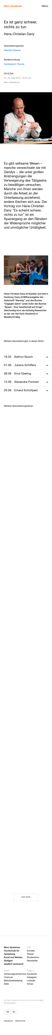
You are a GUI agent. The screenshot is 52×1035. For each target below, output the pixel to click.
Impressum (8, 1021)
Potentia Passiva (12, 50)
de (8, 1012)
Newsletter (32, 961)
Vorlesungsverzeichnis (15, 974)
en (14, 1012)
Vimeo (30, 984)
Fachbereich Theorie (14, 64)
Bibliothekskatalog (13, 981)
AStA (6, 984)
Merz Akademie (13, 6)
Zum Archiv (26, 897)
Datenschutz (20, 1021)
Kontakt (31, 951)
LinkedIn (31, 981)
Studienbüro (33, 957)
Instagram (32, 977)
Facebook (32, 974)
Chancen (8, 977)
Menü (45, 6)
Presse (30, 954)
